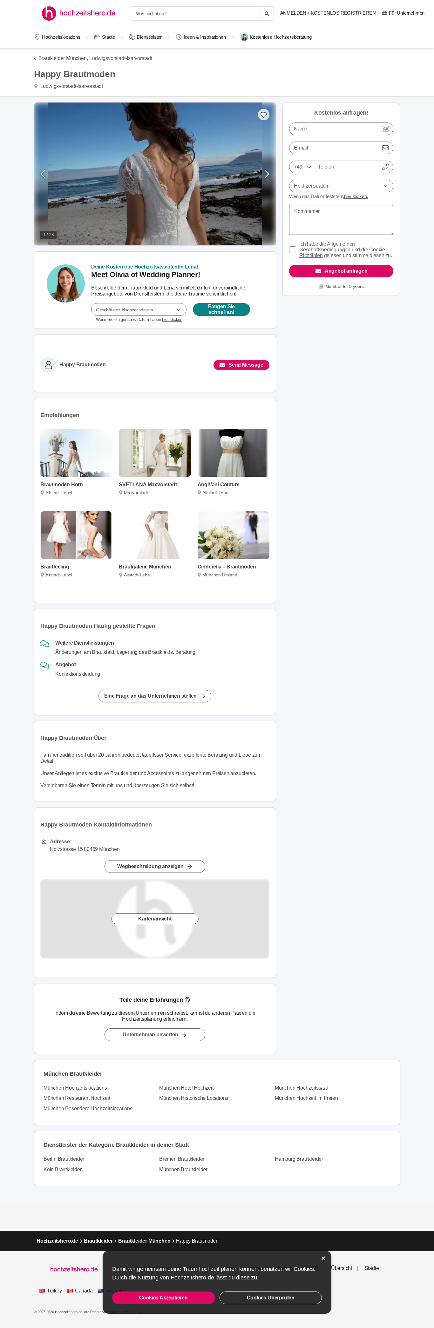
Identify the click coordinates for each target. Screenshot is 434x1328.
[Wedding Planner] (66, 290)
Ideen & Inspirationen (205, 37)
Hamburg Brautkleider (299, 1159)
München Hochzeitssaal (301, 1088)
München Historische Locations (193, 1098)
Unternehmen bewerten (150, 1034)
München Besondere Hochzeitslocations (88, 1108)
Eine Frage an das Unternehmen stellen (150, 695)
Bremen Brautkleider (181, 1159)
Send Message (245, 365)
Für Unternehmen (406, 13)
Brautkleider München (144, 1241)
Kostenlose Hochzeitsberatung (280, 37)
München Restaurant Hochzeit (77, 1098)
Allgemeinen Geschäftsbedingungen (327, 246)
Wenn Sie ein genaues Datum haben (139, 319)
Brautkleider (98, 1241)
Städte (108, 37)
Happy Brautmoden (82, 365)
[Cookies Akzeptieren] (323, 1258)
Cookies (304, 1269)
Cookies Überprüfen (271, 1297)
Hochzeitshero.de (57, 1241)
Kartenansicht (154, 918)
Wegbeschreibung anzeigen (150, 866)
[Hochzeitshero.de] (81, 13)
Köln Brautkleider (63, 1169)
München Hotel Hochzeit (186, 1088)
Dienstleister (149, 37)
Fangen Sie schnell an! (221, 309)
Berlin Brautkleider (64, 1159)
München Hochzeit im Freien (306, 1098)
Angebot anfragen (346, 271)
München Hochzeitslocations (75, 1088)
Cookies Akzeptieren (163, 1297)
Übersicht (341, 1268)
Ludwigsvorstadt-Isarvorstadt (120, 58)
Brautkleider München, (63, 58)
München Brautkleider (183, 1169)
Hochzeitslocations (61, 37)
